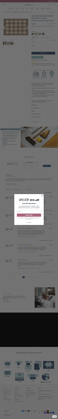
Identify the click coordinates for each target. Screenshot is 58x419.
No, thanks (29, 222)
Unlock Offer (29, 215)
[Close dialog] (42, 196)
